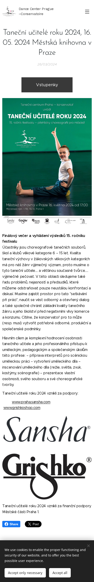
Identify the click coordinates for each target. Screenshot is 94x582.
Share (14, 524)
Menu (87, 11)
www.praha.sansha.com (31, 402)
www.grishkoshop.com (21, 407)
